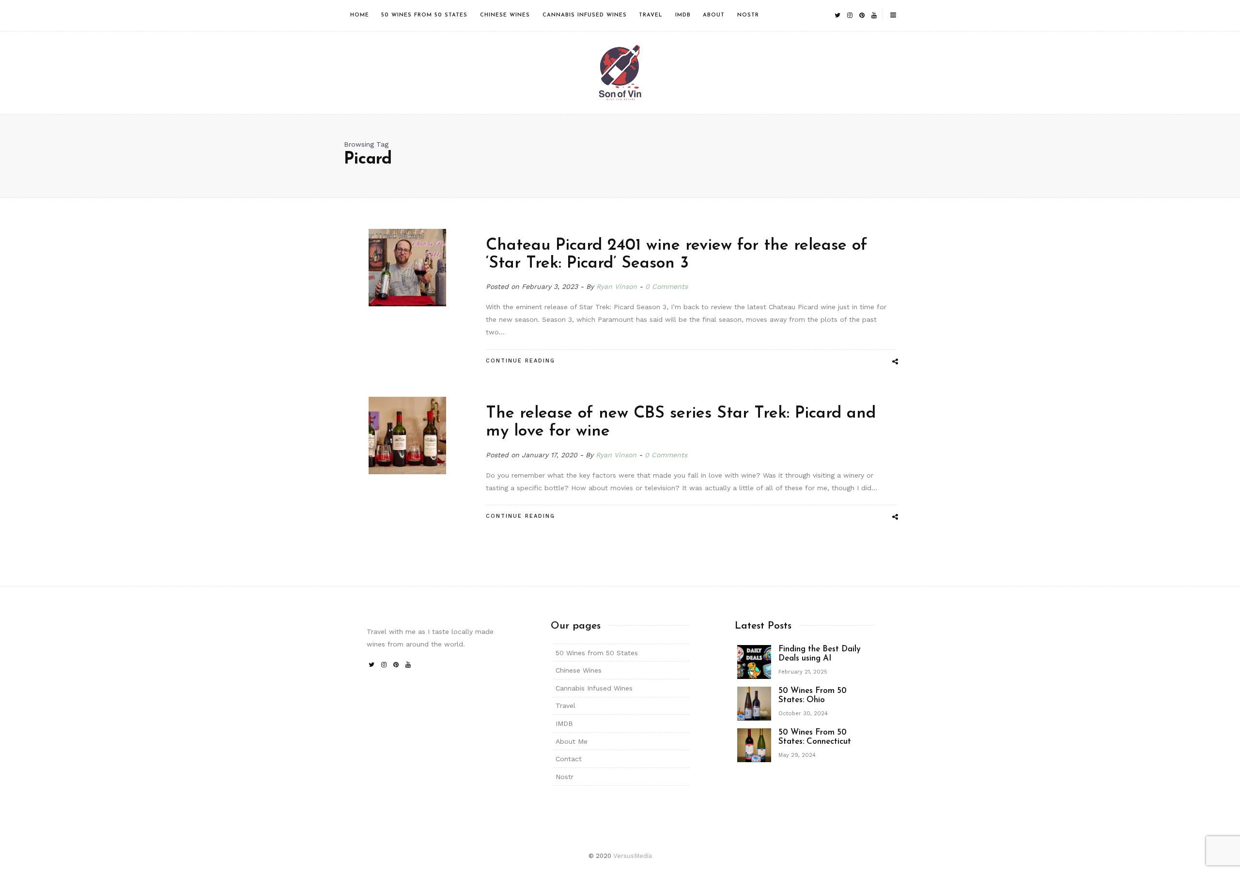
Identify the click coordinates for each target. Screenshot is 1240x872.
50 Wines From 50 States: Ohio (812, 695)
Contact (569, 759)
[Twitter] (837, 15)
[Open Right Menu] (893, 15)
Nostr (748, 15)
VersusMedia (632, 855)
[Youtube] (874, 15)
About (714, 15)
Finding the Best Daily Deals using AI (819, 653)
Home (359, 15)
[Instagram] (849, 15)
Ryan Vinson (616, 286)
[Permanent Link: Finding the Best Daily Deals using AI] (754, 661)
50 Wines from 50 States (424, 15)
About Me (572, 741)
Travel (651, 15)
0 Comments (666, 286)
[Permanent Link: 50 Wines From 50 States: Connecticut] (754, 744)
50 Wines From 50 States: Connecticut (814, 737)
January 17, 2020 (551, 455)
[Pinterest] (862, 15)
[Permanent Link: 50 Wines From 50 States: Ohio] (754, 703)
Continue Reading (520, 361)
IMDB (683, 15)
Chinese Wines (505, 15)
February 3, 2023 (551, 286)
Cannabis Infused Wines (584, 15)
